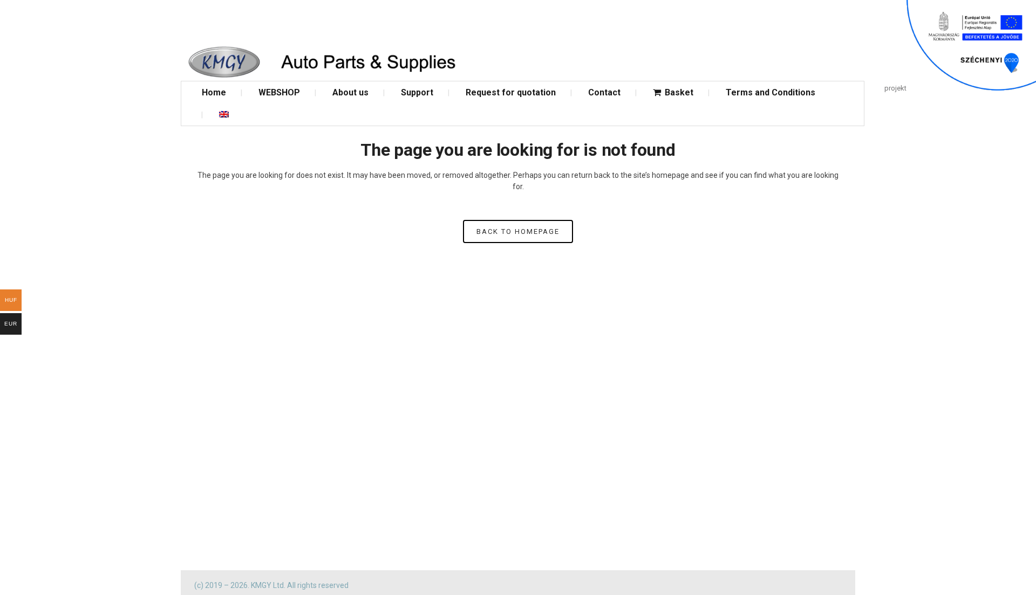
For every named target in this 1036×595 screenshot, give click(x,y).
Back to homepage (518, 231)
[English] (224, 114)
